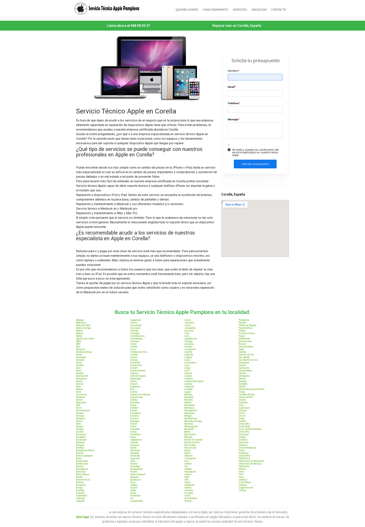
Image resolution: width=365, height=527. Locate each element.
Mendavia (189, 405)
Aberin (79, 330)
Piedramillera (245, 328)
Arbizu (79, 389)
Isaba (133, 490)
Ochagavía (190, 458)
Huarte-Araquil (137, 474)
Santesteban (245, 370)
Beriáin (79, 466)
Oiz (186, 466)
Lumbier (188, 389)
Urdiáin (242, 421)
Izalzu (187, 320)
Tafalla (242, 386)
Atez (78, 423)
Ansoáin (80, 360)
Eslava (133, 392)
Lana (187, 333)
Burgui (79, 487)
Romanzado (245, 341)
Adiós (79, 336)
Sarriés (242, 373)
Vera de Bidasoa (247, 447)
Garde (133, 447)
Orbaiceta (189, 485)
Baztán (80, 453)
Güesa (133, 463)
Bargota (80, 445)
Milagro (188, 415)
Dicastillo (135, 362)
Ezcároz (134, 415)
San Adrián (244, 357)
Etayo (133, 405)
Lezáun (188, 376)
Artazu (79, 421)
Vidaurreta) (244, 455)
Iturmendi (135, 495)
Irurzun (134, 487)
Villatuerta (244, 466)
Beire (79, 458)
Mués (187, 431)
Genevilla (135, 455)
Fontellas (135, 429)
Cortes (133, 357)
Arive (78, 408)
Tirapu (242, 392)
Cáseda (134, 330)
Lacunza (189, 330)
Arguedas (81, 402)
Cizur (133, 349)
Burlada (80, 490)
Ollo (186, 479)
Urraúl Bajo (244, 426)
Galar (133, 437)
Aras (78, 386)
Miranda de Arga (193, 421)
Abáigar (80, 320)
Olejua (187, 474)
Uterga (242, 437)
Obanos (188, 455)
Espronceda (136, 397)
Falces (133, 423)
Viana (242, 450)
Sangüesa (244, 362)
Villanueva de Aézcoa (250, 463)
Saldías (242, 352)
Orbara (187, 487)
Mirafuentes (190, 418)
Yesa (241, 477)
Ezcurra (134, 418)
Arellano (80, 397)
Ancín (79, 354)
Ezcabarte (135, 413)
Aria (78, 405)
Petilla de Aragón (247, 325)
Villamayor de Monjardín (251, 461)
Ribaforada (244, 338)
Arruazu (80, 415)
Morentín (189, 429)
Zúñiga (242, 490)
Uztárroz (243, 439)
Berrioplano (82, 469)
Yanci (241, 471)
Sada (241, 349)
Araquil (79, 373)
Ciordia (134, 346)
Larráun (188, 346)
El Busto (80, 493)
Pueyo (242, 336)
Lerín (187, 370)
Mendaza (189, 408)
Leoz (187, 365)
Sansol (242, 365)
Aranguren (81, 378)
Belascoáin (82, 461)
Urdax (242, 418)
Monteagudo (191, 426)
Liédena (188, 378)
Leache (188, 352)
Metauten (189, 413)
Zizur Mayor (245, 482)
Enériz (133, 381)
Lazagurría (190, 349)
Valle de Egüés (138, 376)
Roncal (242, 344)
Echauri (134, 373)
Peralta (242, 322)
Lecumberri (190, 362)
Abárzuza (81, 322)
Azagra (80, 429)
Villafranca (244, 458)
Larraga (188, 341)
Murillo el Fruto (192, 442)
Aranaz (80, 384)
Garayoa (134, 445)
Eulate (133, 410)
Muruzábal (189, 445)
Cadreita (80, 501)
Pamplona (244, 320)
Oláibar (188, 469)
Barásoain (81, 439)
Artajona (80, 418)
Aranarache (82, 376)
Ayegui (79, 426)
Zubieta (243, 485)
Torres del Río (246, 397)
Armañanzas (83, 410)
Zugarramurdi (246, 487)
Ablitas (79, 333)
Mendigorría (190, 410)
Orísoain (188, 490)
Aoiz (78, 368)
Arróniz (80, 413)
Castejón (135, 333)
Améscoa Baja (84, 352)
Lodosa (188, 384)
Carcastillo (136, 325)
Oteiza (187, 501)
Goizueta (135, 458)
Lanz (187, 336)
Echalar (134, 408)
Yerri (241, 474)
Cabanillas (81, 495)
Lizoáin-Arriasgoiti (193, 381)
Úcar (241, 405)
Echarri (134, 368)
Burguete (81, 485)
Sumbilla (243, 384)
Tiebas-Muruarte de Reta (251, 389)
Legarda (188, 354)
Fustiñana (135, 434)
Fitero (133, 426)
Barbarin (80, 442)
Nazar (187, 450)
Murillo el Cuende (193, 439)
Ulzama (243, 410)
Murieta (188, 437)
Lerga (187, 368)
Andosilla (81, 357)
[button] (128, 26)
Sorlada (243, 381)
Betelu (79, 477)
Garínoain (135, 450)
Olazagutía (190, 471)
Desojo (134, 360)
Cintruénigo (136, 338)
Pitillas (242, 330)
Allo (78, 346)
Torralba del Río (247, 394)
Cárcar (133, 322)
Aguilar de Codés (85, 338)
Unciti (242, 413)
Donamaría (136, 365)
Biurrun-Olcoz (83, 479)
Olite (186, 477)
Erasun (134, 384)
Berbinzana (82, 463)
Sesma (242, 378)
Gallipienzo (136, 439)
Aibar (78, 341)
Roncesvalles (246, 346)
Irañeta (134, 485)
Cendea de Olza (138, 352)
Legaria (188, 357)
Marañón (189, 397)
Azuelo (79, 431)
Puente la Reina (247, 333)
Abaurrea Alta (83, 325)
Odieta (187, 463)
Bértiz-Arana (82, 474)
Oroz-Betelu (190, 498)
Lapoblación (190, 338)
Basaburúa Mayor (85, 450)
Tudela (242, 400)
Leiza (187, 360)
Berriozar (81, 471)
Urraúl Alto (244, 423)
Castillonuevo (137, 336)
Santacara (244, 368)
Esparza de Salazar (140, 394)
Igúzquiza (135, 479)
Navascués (190, 447)
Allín (78, 344)
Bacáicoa (81, 434)
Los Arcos (81, 394)
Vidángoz (244, 453)
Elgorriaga (135, 378)
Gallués (134, 442)
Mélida (187, 402)
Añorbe (79, 365)
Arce (78, 392)
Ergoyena (135, 386)
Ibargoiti (134, 477)
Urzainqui (244, 434)
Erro (132, 389)
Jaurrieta (189, 322)
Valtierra (243, 445)
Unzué (242, 415)
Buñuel (79, 482)
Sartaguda (244, 376)
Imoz (133, 482)
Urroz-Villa (244, 431)
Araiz (79, 370)
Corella (134, 354)
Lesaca (188, 373)
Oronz (187, 495)
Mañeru (188, 394)
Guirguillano (136, 469)
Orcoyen (188, 493)
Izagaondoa (136, 501)
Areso (79, 400)
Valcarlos (244, 442)
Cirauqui (134, 341)
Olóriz (187, 482)
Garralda (134, 453)
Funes (133, 431)
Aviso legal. (82, 516)
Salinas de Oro (246, 354)
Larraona (189, 344)
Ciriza (133, 344)
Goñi (132, 461)
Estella (133, 400)
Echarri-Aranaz (138, 370)
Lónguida (189, 386)
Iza (131, 498)
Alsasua (80, 349)
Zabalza (243, 479)
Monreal (188, 423)
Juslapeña (189, 328)
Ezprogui (134, 421)
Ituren (133, 493)
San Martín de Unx (248, 360)
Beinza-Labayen (84, 455)
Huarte (133, 471)
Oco (186, 461)
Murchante (190, 434)
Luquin (187, 392)
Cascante (135, 328)
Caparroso (135, 320)
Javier (187, 325)
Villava (242, 469)
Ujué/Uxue (244, 408)
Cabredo (80, 498)
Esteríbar (135, 402)
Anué (79, 362)
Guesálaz (135, 466)
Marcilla (188, 400)
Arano (79, 381)
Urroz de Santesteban (250, 429)
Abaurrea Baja (83, 328)
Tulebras (243, 402)
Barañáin (81, 437)
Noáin (187, 453)
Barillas (80, 447)
